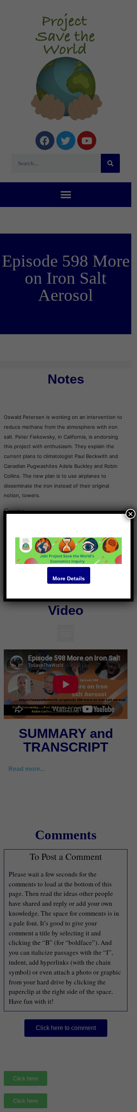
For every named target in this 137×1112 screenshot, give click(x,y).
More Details (69, 578)
